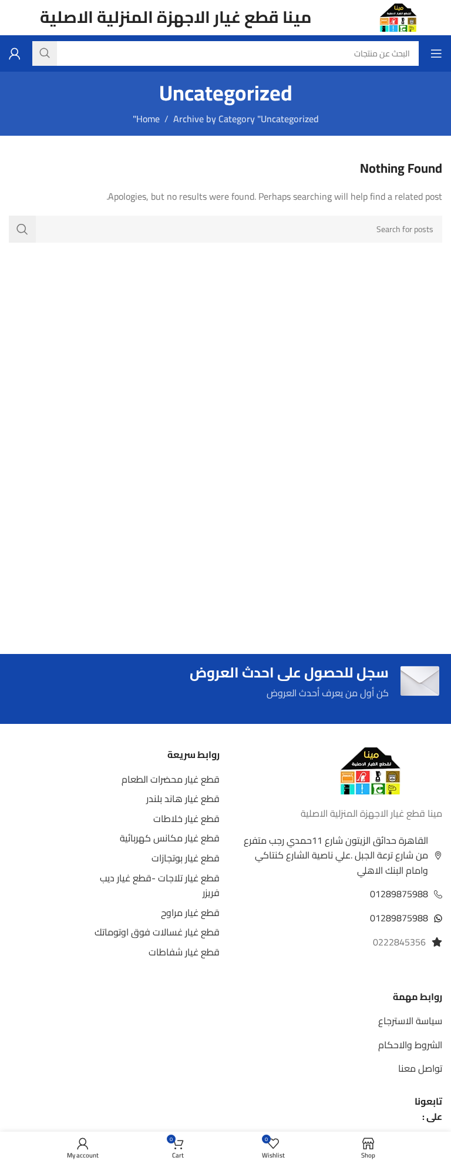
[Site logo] (398, 16)
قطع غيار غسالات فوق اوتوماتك (157, 932)
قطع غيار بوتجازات (186, 858)
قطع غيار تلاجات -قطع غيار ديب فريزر (160, 885)
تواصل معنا (420, 1068)
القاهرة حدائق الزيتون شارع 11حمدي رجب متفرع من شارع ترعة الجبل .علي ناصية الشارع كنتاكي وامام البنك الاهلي (336, 855)
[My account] (14, 53)
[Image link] (370, 770)
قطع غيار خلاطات (186, 818)
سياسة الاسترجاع (410, 1020)
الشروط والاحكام (410, 1045)
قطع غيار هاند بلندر (183, 798)
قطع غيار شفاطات (184, 952)
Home (148, 119)
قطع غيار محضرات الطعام (171, 779)
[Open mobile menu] (436, 53)
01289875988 (399, 894)
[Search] (22, 229)
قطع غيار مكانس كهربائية (170, 838)
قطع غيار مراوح (190, 912)
